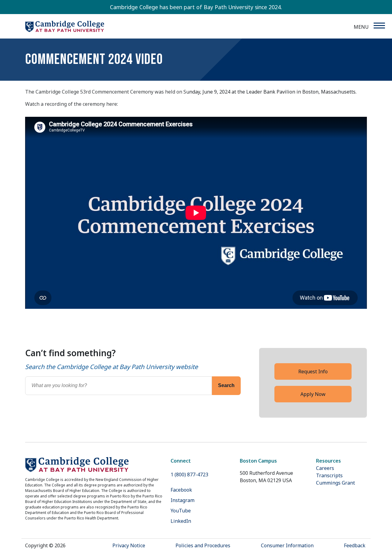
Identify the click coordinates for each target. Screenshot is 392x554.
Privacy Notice (128, 545)
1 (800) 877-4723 (189, 474)
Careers (325, 468)
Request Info (313, 371)
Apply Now (313, 394)
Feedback (354, 545)
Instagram (182, 500)
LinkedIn (181, 521)
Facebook (181, 489)
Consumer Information (287, 545)
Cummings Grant (335, 482)
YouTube (181, 510)
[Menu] (379, 25)
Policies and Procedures (202, 545)
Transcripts (329, 475)
